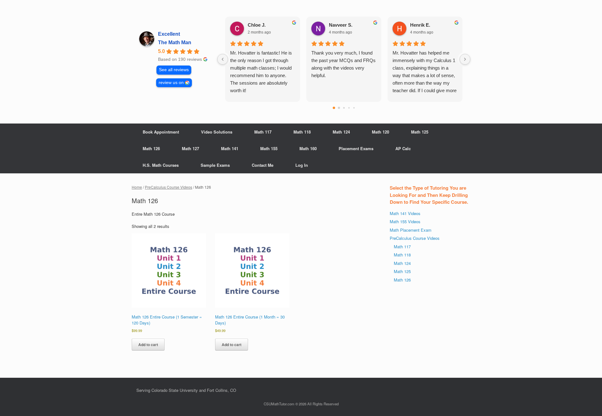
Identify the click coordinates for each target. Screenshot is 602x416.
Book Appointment (161, 132)
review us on (171, 82)
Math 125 (419, 132)
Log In (301, 165)
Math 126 (151, 148)
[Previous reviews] (222, 59)
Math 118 (302, 132)
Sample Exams (215, 165)
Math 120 (380, 132)
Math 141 (229, 148)
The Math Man (174, 42)
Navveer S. (340, 25)
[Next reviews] (465, 59)
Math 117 (263, 132)
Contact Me (262, 165)
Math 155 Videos (405, 221)
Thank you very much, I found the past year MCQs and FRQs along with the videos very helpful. (343, 64)
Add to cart (148, 344)
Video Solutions (216, 132)
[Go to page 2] (344, 107)
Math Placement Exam (410, 230)
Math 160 (308, 148)
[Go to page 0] (334, 108)
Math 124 (341, 132)
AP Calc (403, 148)
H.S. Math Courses (161, 165)
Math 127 (190, 148)
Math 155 (268, 148)
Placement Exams (356, 148)
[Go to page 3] (348, 107)
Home (137, 187)
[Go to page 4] (353, 107)
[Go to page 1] (339, 108)
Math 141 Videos (405, 213)
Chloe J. (257, 25)
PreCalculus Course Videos (168, 187)
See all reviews (174, 69)
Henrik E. (420, 25)
